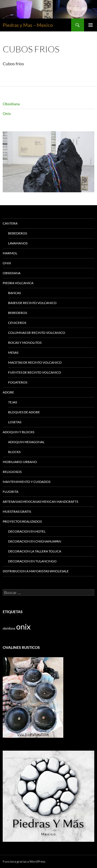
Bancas (14, 293)
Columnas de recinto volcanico (36, 333)
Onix (7, 113)
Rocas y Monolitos (24, 343)
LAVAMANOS (17, 243)
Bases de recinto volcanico (32, 303)
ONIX (7, 263)
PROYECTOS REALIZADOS (22, 521)
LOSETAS (14, 422)
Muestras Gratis (17, 511)
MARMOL (10, 253)
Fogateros (17, 382)
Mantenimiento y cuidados (26, 482)
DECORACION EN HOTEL (27, 531)
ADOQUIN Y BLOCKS (18, 432)
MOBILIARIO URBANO (20, 462)
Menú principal (90, 25)
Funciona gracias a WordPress (24, 861)
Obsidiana (11, 104)
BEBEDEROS (17, 233)
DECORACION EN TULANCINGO (32, 561)
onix (23, 626)
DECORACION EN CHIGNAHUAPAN (34, 541)
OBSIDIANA (11, 273)
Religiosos (12, 472)
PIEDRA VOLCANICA (18, 283)
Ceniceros (17, 323)
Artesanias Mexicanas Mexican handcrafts (40, 502)
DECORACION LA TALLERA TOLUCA (34, 551)
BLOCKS (14, 452)
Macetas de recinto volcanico (35, 362)
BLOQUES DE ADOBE (24, 412)
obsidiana (9, 628)
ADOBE (8, 392)
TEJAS (12, 402)
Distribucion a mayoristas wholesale (36, 571)
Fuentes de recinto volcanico (34, 372)
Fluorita (10, 492)
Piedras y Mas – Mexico (28, 25)
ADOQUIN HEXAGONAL (26, 442)
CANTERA (10, 223)
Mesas (13, 352)
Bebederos (17, 313)
